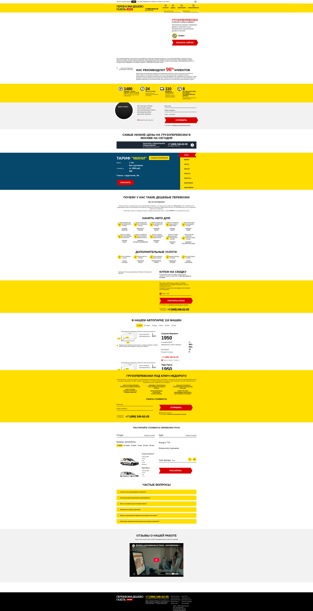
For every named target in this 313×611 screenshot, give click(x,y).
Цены (173, 8)
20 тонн (173, 325)
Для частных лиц (168, 11)
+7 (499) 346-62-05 (151, 9)
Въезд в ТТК (164, 442)
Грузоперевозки (185, 603)
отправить (181, 120)
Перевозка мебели (175, 598)
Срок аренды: (165, 460)
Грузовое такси (174, 603)
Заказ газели (185, 596)
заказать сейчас (185, 42)
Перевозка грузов (186, 598)
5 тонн (161, 325)
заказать (125, 182)
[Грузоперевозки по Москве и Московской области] (130, 8)
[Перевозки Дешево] (130, 598)
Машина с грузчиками (187, 601)
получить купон (176, 301)
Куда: (161, 435)
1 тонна (139, 325)
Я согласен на (177, 125)
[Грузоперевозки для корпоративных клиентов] (192, 145)
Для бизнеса (186, 11)
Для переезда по (144, 106)
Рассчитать (175, 470)
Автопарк (182, 8)
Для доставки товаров (144, 108)
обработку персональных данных (181, 125)
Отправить (176, 407)
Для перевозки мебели (144, 112)
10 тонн (167, 325)
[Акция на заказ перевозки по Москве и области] (195, 2)
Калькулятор (193, 8)
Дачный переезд (175, 601)
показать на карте (149, 435)
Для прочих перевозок (144, 114)
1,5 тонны (147, 325)
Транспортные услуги (187, 599)
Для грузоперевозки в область (146, 110)
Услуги (165, 8)
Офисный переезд (175, 596)
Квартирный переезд (176, 599)
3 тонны (154, 325)
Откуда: (120, 435)
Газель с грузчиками (170, 114)
